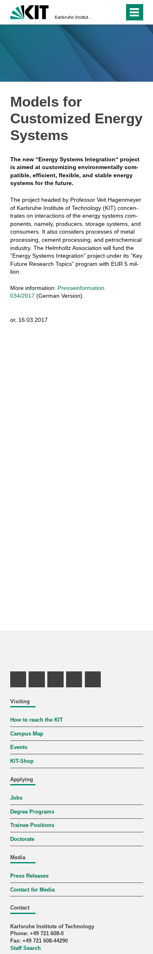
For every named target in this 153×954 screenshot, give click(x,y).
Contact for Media (32, 890)
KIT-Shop (21, 761)
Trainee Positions (32, 825)
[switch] (103, 12)
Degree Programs (32, 812)
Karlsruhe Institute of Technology (74, 17)
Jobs (16, 798)
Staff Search (25, 948)
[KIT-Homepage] (29, 11)
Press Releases (29, 876)
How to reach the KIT (36, 720)
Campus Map (26, 734)
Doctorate (22, 839)
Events (18, 747)
